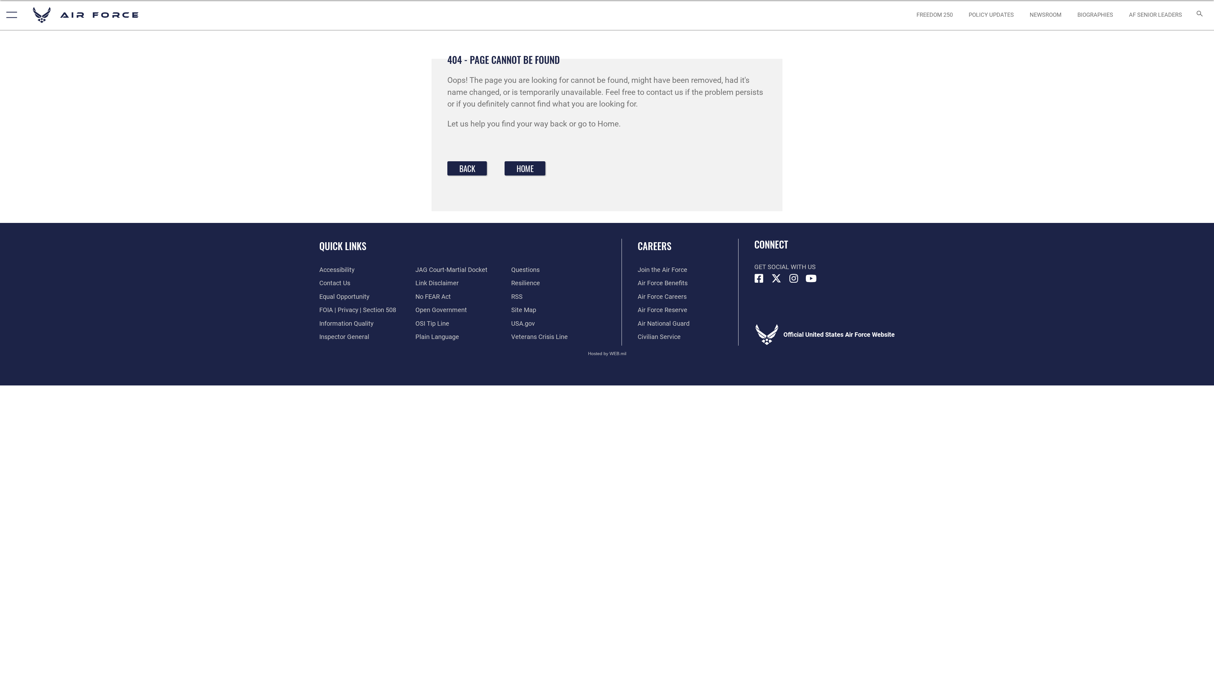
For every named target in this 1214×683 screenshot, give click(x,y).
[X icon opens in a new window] (776, 278)
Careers (654, 246)
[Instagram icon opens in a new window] (794, 278)
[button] (10, 15)
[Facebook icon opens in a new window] (759, 278)
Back (467, 168)
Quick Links (342, 246)
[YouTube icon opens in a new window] (811, 278)
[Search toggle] (1199, 15)
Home (525, 168)
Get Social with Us (785, 267)
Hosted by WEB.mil (607, 353)
